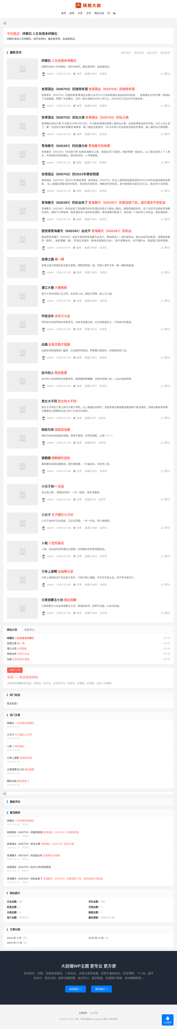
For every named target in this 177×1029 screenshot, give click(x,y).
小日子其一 (52, 486)
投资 (71, 13)
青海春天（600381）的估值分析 (75, 146)
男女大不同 (58, 401)
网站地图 (113, 1019)
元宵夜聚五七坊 (58, 600)
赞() (165, 73)
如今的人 (54, 373)
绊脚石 (39, 33)
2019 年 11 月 (14, 942)
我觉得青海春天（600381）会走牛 (86, 231)
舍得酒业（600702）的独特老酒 (88, 89)
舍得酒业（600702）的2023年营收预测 (70, 174)
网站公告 (99, 13)
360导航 (94, 1013)
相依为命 (55, 429)
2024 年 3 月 (14, 937)
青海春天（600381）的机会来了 (103, 202)
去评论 (103, 73)
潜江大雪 (54, 288)
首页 (63, 13)
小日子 (57, 515)
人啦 (52, 543)
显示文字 (126, 52)
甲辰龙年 (55, 316)
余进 (88, 5)
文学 (88, 13)
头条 (80, 13)
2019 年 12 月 (96, 937)
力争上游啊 (57, 571)
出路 (55, 344)
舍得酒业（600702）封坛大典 (85, 117)
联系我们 (75, 988)
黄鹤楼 (55, 458)
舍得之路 (52, 259)
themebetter (97, 1019)
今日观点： (14, 33)
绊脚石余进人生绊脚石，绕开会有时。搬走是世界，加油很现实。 (42, 38)
